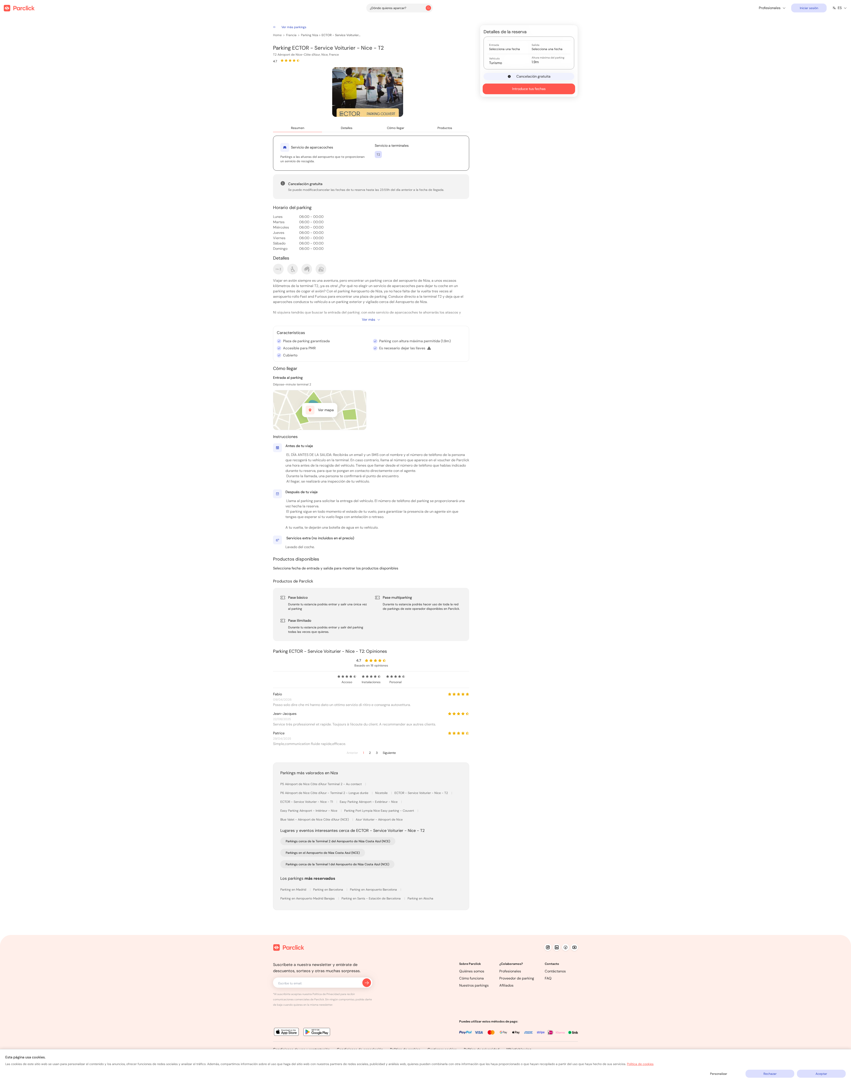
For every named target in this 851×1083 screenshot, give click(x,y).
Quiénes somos (471, 971)
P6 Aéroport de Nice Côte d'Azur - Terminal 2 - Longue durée (324, 793)
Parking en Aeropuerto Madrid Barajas (308, 898)
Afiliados (506, 985)
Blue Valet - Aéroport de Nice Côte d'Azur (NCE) (315, 819)
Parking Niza (309, 35)
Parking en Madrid (293, 889)
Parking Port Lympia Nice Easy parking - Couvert (379, 811)
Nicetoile (381, 793)
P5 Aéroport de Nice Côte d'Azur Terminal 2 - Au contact (321, 784)
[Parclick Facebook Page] (565, 947)
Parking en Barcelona (328, 889)
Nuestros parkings (474, 985)
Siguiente (389, 753)
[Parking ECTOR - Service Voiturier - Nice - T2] (367, 92)
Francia (291, 35)
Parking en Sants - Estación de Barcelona (372, 898)
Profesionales (510, 971)
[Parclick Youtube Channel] (574, 947)
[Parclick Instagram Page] (547, 947)
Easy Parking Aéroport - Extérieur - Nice (369, 802)
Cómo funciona (471, 978)
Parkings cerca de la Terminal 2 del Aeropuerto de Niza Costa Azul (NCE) (338, 841)
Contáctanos (555, 971)
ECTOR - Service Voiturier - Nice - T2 (341, 35)
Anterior (352, 753)
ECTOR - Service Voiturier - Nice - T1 (307, 802)
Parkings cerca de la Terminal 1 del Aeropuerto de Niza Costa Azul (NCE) (337, 864)
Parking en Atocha (420, 898)
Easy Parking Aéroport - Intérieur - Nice (309, 811)
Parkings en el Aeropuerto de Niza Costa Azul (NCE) (323, 853)
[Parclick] (19, 8)
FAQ (548, 978)
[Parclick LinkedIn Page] (556, 947)
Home (277, 35)
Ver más (368, 319)
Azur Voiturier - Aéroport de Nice (379, 819)
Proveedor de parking (516, 978)
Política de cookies (640, 1064)
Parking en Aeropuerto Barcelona (374, 889)
